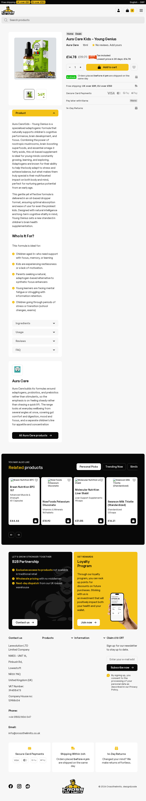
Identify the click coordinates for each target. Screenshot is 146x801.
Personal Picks (89, 466)
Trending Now (114, 466)
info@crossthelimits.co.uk (24, 733)
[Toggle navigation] (141, 10)
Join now (86, 622)
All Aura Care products (33, 435)
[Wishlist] (134, 67)
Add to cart (110, 67)
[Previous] (11, 535)
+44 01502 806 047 (20, 716)
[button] (118, 10)
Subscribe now (120, 667)
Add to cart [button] (35, 520)
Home (70, 33)
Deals (78, 33)
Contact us (23, 622)
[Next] (18, 535)
